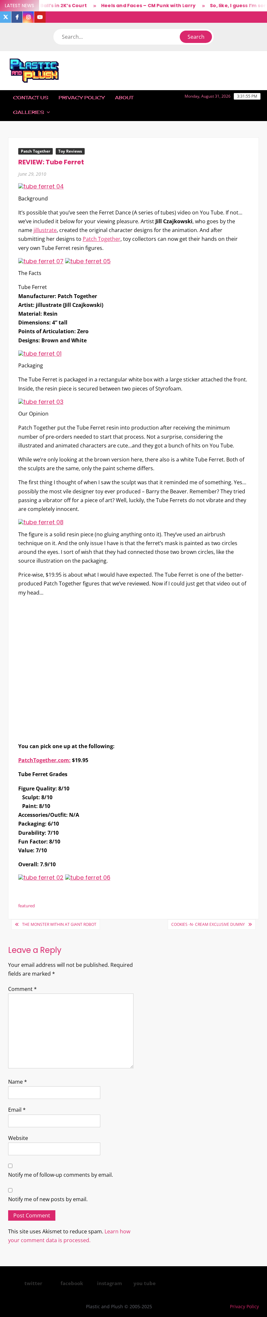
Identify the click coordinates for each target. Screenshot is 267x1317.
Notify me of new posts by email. (48, 1199)
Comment (22, 989)
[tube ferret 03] (40, 401)
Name (17, 1081)
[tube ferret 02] (40, 877)
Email (17, 1109)
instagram (109, 1283)
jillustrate (45, 230)
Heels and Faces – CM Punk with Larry (138, 5)
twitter (33, 1283)
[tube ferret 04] (41, 186)
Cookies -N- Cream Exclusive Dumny (208, 924)
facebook (72, 1283)
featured (26, 906)
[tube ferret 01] (40, 353)
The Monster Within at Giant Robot (59, 924)
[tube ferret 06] (87, 877)
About (124, 97)
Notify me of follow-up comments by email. (60, 1174)
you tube (145, 1283)
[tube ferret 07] (40, 261)
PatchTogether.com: (44, 760)
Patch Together (35, 151)
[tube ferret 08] (40, 522)
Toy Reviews (70, 151)
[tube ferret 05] (88, 261)
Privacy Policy (82, 97)
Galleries (28, 112)
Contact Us (30, 97)
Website (18, 1138)
